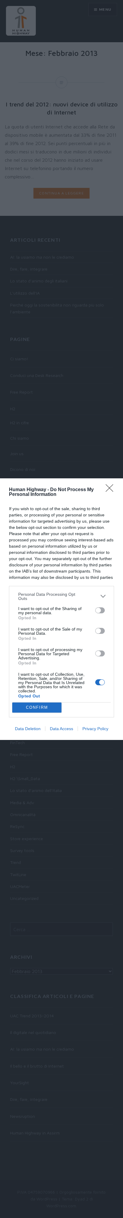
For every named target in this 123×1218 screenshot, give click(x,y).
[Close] (111, 490)
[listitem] (61, 596)
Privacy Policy (95, 728)
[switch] (100, 610)
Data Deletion (28, 728)
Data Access (61, 728)
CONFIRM (37, 707)
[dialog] (61, 609)
